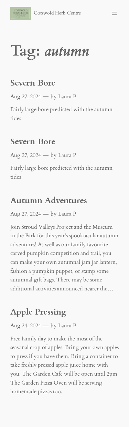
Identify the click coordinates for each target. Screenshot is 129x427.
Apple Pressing (38, 312)
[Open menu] (114, 13)
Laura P (67, 96)
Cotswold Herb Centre (57, 13)
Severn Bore (32, 83)
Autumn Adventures (48, 201)
